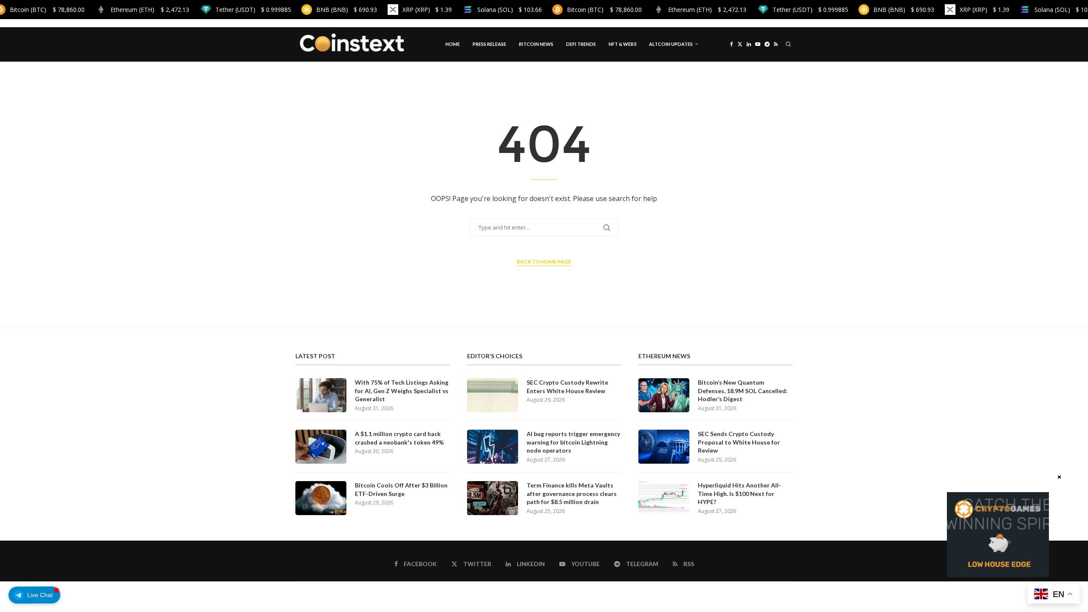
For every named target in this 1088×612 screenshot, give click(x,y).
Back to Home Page (544, 261)
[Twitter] (739, 44)
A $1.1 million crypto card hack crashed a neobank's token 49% (399, 438)
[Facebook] (731, 44)
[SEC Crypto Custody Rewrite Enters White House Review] (492, 395)
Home (452, 44)
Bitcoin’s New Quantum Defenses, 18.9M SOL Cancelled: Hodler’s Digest (743, 390)
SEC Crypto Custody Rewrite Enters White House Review (567, 386)
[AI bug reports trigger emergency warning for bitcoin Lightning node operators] (492, 447)
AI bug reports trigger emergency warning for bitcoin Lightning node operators (573, 442)
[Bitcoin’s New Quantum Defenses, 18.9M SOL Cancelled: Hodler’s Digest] (663, 395)
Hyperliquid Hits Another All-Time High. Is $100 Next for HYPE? (739, 493)
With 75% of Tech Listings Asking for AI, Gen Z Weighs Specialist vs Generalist (401, 390)
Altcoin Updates (671, 44)
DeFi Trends (581, 44)
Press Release (489, 44)
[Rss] (776, 44)
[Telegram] (767, 44)
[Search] (788, 44)
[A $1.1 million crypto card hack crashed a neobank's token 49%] (320, 447)
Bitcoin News (536, 44)
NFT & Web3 (622, 44)
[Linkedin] (749, 44)
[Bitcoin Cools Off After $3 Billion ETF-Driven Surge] (320, 498)
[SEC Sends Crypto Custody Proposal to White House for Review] (663, 447)
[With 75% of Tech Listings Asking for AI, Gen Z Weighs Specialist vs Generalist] (320, 395)
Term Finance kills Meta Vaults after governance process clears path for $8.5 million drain (572, 493)
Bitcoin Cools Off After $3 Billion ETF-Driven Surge (401, 489)
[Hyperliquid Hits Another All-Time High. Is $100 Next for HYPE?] (663, 498)
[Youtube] (757, 44)
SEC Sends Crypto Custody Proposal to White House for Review (739, 442)
